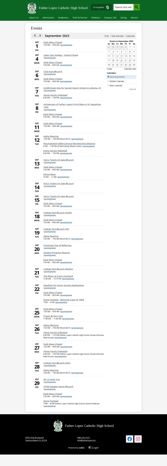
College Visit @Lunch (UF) (56, 229)
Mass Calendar (116, 85)
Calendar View (130, 68)
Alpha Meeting (51, 136)
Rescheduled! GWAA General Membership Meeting (69, 143)
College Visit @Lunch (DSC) (57, 362)
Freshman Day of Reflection (58, 245)
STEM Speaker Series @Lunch (58, 386)
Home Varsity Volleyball (55, 95)
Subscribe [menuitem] (130, 36)
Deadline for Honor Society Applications (64, 285)
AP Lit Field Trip (52, 379)
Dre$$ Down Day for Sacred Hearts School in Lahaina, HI (72, 87)
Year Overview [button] (117, 36)
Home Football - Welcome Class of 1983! (63, 299)
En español (98, 7)
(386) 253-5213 (83, 437)
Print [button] (107, 36)
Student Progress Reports (57, 252)
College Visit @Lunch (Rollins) (58, 269)
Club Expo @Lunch (53, 71)
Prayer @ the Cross (53, 316)
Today (109, 68)
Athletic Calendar (117, 81)
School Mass (49, 174)
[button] (33, 17)
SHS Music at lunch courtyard (58, 276)
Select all (132, 89)
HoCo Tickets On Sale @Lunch (59, 159)
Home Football (50, 400)
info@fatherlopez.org (86, 440)
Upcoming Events (117, 77)
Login (93, 447)
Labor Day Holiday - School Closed (61, 55)
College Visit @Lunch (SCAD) (58, 212)
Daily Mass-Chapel (53, 42)
